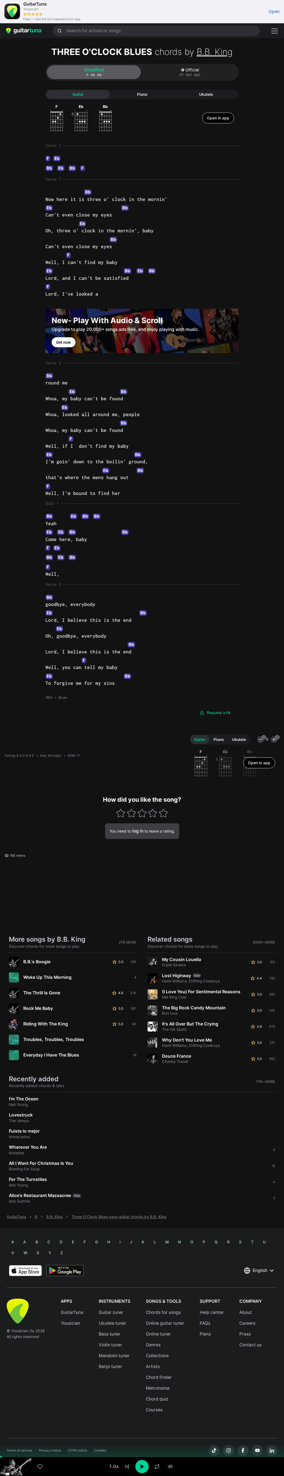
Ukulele (206, 94)
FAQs (205, 1323)
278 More (127, 942)
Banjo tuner (110, 1366)
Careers (247, 1323)
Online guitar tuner (165, 1323)
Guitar (77, 94)
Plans (205, 1334)
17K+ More (265, 1082)
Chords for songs (163, 1312)
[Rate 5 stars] (163, 813)
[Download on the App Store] (25, 1270)
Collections (157, 1355)
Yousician (70, 1323)
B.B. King (215, 51)
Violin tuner (110, 1344)
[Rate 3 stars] (142, 813)
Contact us (250, 1344)
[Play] (142, 1466)
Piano (142, 94)
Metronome (157, 1388)
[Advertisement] (142, 1439)
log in (137, 831)
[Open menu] (274, 31)
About (245, 1312)
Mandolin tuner (114, 1355)
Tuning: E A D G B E (19, 756)
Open (274, 11)
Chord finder (159, 1377)
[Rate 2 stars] (131, 813)
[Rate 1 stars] (120, 813)
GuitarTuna (16, 1217)
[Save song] (40, 1466)
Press (245, 1334)
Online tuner (158, 1334)
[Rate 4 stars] (152, 813)
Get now (63, 342)
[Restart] (127, 1466)
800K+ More (264, 942)
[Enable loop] (157, 1466)
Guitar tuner (111, 1312)
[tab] (94, 72)
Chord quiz (157, 1399)
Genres (153, 1344)
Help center (212, 1312)
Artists (153, 1366)
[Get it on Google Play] (65, 1270)
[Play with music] (170, 1466)
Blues (63, 698)
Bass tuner (109, 1334)
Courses (154, 1409)
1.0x (114, 1466)
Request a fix (219, 712)
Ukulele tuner (112, 1323)
